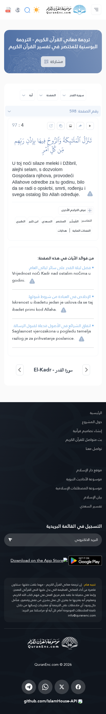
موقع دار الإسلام (89, 470)
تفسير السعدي (91, 506)
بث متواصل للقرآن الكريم (84, 439)
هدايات (62, 230)
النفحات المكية (82, 230)
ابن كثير (33, 221)
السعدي (47, 221)
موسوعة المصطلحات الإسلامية (79, 488)
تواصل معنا (94, 448)
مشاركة (56, 61)
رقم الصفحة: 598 (83, 111)
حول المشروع (92, 421)
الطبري (20, 221)
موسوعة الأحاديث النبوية (84, 479)
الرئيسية (96, 412)
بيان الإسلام (93, 497)
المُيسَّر (73, 221)
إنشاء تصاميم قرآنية (87, 430)
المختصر (61, 221)
